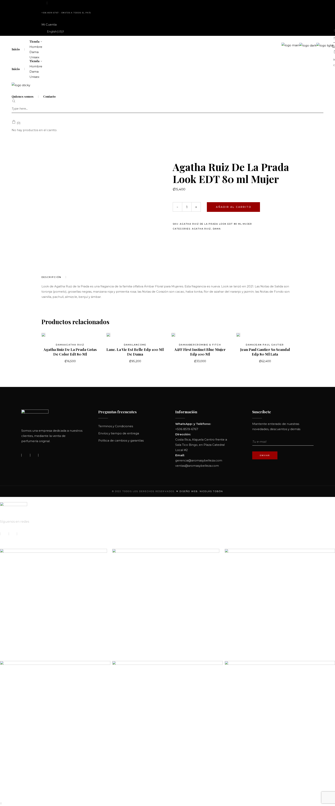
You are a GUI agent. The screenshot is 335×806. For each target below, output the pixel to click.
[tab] (53, 277)
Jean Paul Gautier (269, 344)
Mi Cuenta (49, 24)
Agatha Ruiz (201, 228)
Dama (217, 228)
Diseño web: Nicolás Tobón (201, 491)
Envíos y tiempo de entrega (118, 433)
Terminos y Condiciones (115, 426)
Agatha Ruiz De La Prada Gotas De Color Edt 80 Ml (70, 352)
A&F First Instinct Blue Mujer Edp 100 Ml (200, 352)
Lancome (139, 344)
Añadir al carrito (233, 206)
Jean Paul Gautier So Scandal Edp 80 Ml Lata (265, 352)
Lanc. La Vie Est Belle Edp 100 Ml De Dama (135, 352)
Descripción (51, 277)
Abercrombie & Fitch (204, 344)
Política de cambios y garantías (121, 440)
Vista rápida (49, 335)
